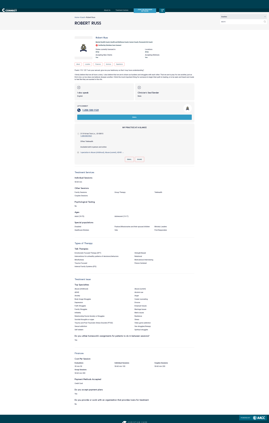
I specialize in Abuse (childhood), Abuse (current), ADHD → (102, 152)
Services (108, 64)
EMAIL (134, 117)
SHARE (139, 159)
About (78, 64)
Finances (98, 64)
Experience (119, 64)
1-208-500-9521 (90, 110)
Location (87, 64)
